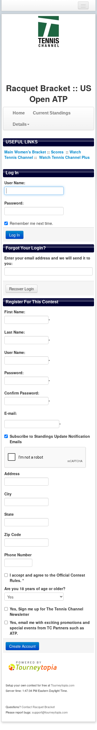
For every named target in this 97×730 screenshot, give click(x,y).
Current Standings (52, 113)
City (8, 493)
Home (19, 113)
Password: (14, 203)
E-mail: (10, 413)
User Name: (14, 182)
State (9, 514)
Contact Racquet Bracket (38, 707)
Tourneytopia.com (62, 685)
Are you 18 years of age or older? (34, 588)
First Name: (14, 311)
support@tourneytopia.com (50, 712)
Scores (58, 151)
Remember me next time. (31, 223)
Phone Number (18, 554)
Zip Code (12, 534)
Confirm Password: (21, 393)
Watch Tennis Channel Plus (64, 157)
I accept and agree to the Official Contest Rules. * (47, 577)
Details (20, 124)
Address (12, 473)
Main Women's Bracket (25, 151)
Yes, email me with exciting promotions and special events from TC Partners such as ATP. (50, 628)
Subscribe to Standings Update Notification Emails (50, 438)
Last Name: (14, 332)
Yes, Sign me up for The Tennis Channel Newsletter (46, 611)
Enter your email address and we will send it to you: (47, 260)
